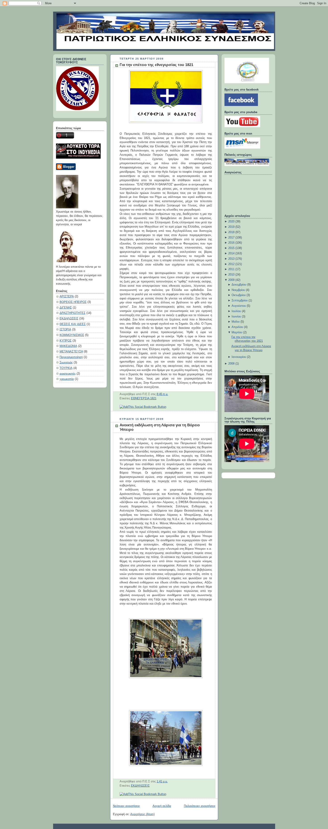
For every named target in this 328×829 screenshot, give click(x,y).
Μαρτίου (237, 332)
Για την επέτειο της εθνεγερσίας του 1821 (156, 65)
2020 (231, 221)
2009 (231, 280)
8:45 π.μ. (162, 394)
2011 (231, 269)
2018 (231, 232)
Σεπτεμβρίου (240, 300)
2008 (231, 363)
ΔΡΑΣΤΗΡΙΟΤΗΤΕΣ (72, 313)
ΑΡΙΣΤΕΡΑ (67, 296)
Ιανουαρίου (239, 357)
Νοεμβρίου (238, 290)
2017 (231, 237)
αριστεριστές (68, 373)
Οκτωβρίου (239, 295)
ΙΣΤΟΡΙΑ (65, 329)
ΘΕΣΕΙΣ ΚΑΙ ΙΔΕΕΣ (73, 324)
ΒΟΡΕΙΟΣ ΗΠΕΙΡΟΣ (73, 302)
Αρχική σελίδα (162, 806)
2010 (231, 274)
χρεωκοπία (67, 379)
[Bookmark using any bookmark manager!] (143, 406)
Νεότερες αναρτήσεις (126, 806)
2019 (231, 226)
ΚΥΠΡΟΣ (66, 340)
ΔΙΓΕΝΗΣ (66, 307)
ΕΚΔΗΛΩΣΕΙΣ (69, 318)
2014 (231, 253)
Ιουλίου (236, 311)
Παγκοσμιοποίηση (71, 357)
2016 (231, 242)
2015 (231, 248)
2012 (231, 264)
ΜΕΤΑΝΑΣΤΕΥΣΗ (71, 351)
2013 (231, 258)
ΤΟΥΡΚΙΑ (66, 368)
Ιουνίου (236, 316)
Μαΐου (236, 321)
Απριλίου (237, 327)
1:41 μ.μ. (162, 781)
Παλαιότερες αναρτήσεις (199, 806)
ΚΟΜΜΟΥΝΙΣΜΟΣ (72, 335)
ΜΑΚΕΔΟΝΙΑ (68, 346)
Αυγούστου (239, 305)
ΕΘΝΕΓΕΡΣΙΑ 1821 (143, 398)
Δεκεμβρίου (239, 284)
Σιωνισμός (66, 362)
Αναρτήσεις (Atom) (142, 814)
